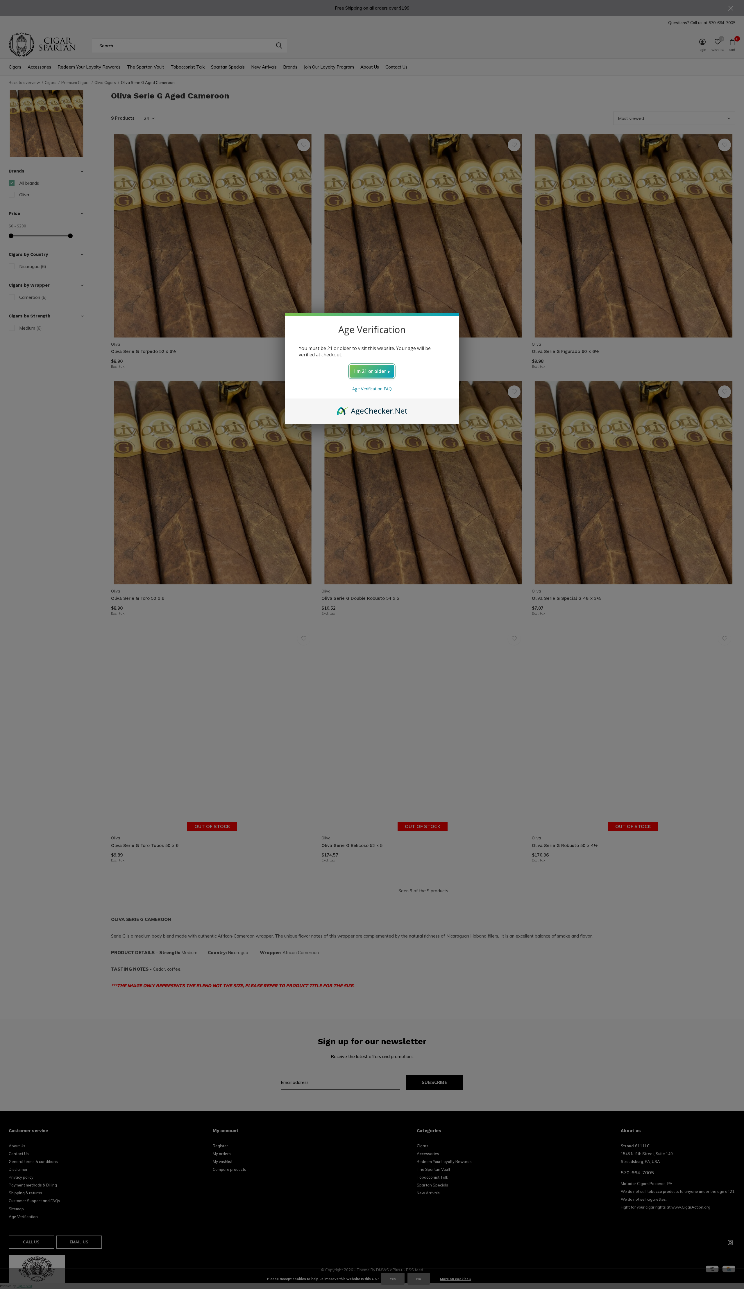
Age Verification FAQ (372, 389)
